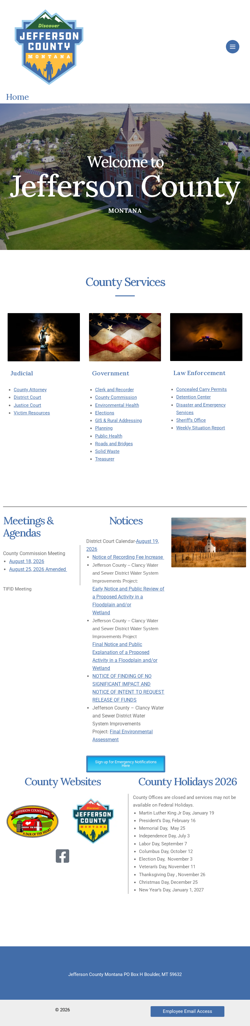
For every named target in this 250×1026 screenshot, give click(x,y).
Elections (104, 413)
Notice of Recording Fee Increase (128, 557)
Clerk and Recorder (114, 389)
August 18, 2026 (26, 561)
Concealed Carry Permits (201, 389)
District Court (27, 397)
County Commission (116, 397)
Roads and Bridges (114, 443)
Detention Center (193, 397)
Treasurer (104, 459)
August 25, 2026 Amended (38, 569)
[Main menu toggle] (232, 46)
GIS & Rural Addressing (118, 420)
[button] (187, 1011)
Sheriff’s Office (191, 420)
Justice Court (27, 405)
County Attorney (30, 389)
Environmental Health (117, 405)
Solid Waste (107, 451)
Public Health (108, 436)
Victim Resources (32, 413)
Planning (103, 428)
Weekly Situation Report (200, 428)
